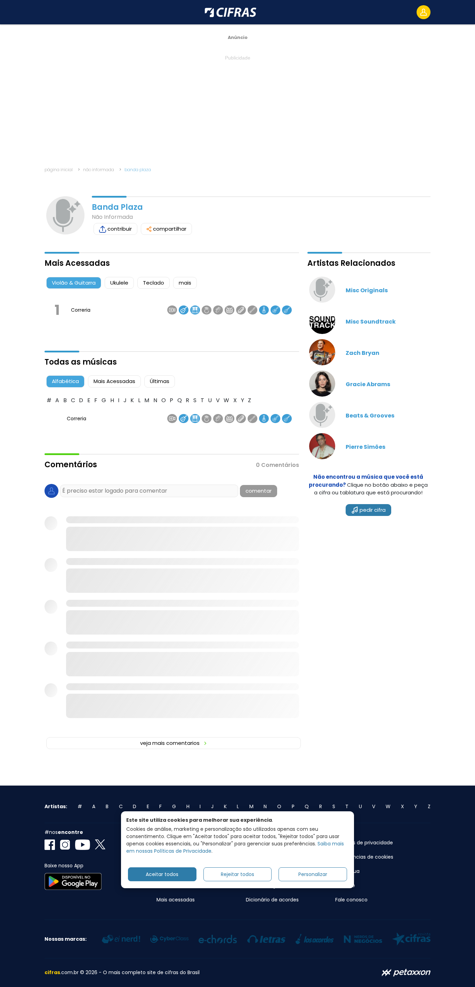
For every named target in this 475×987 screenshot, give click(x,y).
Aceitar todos (162, 874)
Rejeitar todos (237, 874)
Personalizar (312, 874)
